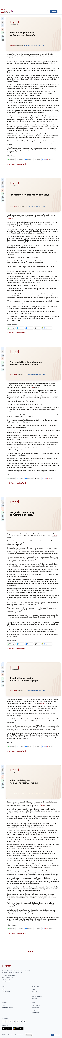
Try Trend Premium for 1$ (17, 164)
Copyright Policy (36, 1010)
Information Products (7, 1007)
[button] (2, 18)
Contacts (34, 994)
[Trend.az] (7, 11)
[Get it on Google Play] (18, 1028)
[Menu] (59, 11)
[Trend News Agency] (6, 966)
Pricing (3, 1005)
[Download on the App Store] (7, 1028)
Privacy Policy (35, 1007)
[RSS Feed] (24, 1021)
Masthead (34, 991)
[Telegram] (17, 1021)
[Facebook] (6, 1021)
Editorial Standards (37, 996)
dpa (33, 387)
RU (58, 1034)
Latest (3, 989)
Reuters (56, 56)
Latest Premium (6, 991)
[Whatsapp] (3, 1021)
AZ (55, 1034)
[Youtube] (14, 1021)
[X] (10, 1021)
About (33, 989)
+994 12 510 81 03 (6, 979)
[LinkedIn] (21, 1021)
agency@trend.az (6, 981)
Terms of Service (36, 1005)
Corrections (35, 998)
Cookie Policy (35, 1012)
